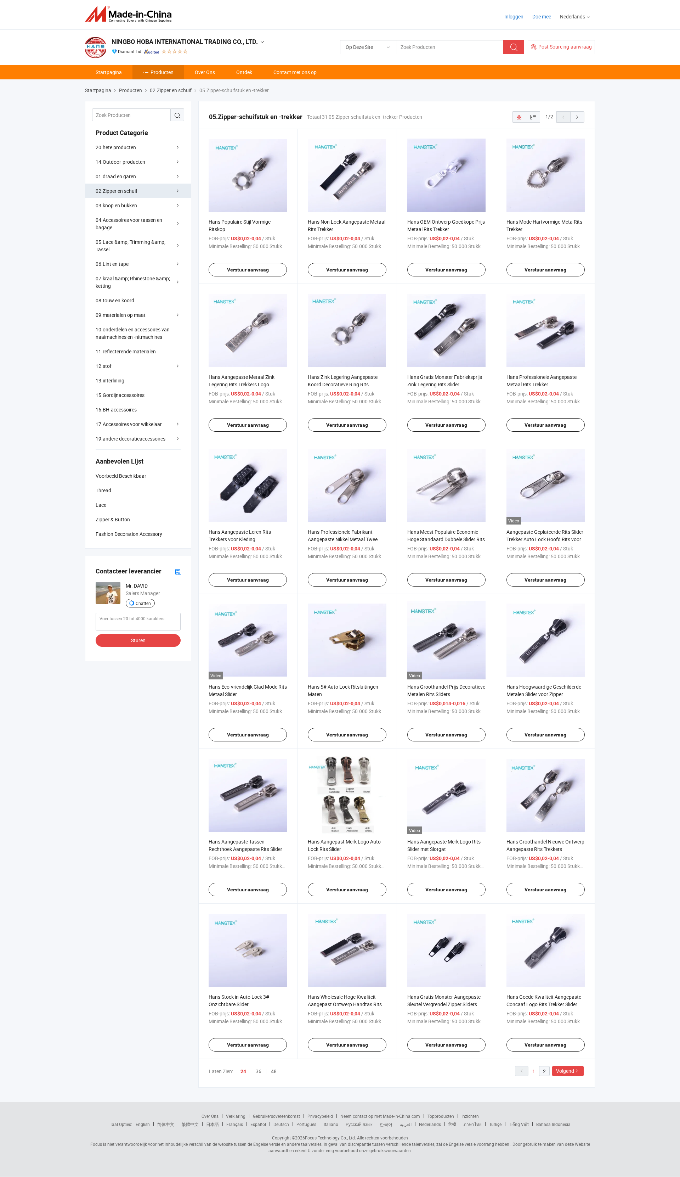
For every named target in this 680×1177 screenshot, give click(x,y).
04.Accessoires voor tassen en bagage (129, 224)
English (143, 1124)
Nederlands (430, 1124)
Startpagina (109, 72)
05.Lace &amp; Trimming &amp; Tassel (130, 246)
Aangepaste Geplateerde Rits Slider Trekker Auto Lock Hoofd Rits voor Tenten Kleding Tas (544, 539)
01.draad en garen (116, 176)
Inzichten (470, 1116)
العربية (406, 1124)
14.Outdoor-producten (120, 161)
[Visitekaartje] (178, 571)
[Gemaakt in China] (130, 14)
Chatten (143, 603)
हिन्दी (452, 1124)
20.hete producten (116, 147)
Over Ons (205, 72)
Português (306, 1124)
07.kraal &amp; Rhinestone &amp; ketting (133, 282)
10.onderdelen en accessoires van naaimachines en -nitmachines (133, 333)
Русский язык (359, 1124)
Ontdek (244, 72)
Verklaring (235, 1116)
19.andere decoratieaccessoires (130, 438)
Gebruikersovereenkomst (276, 1116)
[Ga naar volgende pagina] (577, 117)
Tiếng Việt (519, 1124)
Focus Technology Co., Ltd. (330, 1137)
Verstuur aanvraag (248, 270)
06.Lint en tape (112, 263)
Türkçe (495, 1124)
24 (243, 1071)
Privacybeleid (320, 1116)
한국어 (386, 1124)
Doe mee (541, 16)
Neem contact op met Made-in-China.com (380, 1116)
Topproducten (440, 1116)
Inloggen (513, 16)
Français (234, 1124)
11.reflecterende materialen (126, 351)
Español (258, 1124)
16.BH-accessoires (116, 409)
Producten (162, 72)
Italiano (331, 1124)
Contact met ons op (295, 72)
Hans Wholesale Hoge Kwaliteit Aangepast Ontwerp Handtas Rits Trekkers (345, 1004)
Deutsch (281, 1124)
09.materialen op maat (121, 315)
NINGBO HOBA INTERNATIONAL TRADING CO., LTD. (185, 41)
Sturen (138, 640)
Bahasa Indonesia (553, 1124)
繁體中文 (190, 1124)
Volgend (565, 1070)
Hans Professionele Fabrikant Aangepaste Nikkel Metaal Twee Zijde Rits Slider (343, 539)
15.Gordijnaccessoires (120, 395)
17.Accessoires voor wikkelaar (129, 424)
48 (274, 1071)
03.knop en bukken (116, 205)
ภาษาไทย (473, 1124)
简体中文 (165, 1124)
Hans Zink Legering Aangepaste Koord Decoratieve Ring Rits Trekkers (343, 384)
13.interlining (110, 380)
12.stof (104, 366)
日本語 (212, 1124)
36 (258, 1071)
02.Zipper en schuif (116, 190)
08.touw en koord (115, 300)
